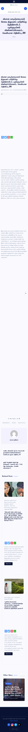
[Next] (23, 675)
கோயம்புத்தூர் (7, 597)
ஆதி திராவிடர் (6, 422)
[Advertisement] (14, 58)
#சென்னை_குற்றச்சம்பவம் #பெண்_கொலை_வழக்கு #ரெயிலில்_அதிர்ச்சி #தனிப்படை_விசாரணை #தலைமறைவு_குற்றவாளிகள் (10, 504)
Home (14, 36)
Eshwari (7, 698)
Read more (8, 563)
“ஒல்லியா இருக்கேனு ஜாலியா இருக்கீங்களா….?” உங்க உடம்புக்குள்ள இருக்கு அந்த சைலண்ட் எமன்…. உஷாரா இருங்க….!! (14, 691)
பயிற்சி (14, 422)
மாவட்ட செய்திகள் (14, 90)
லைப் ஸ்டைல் (8, 683)
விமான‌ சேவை (22, 422)
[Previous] (21, 675)
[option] (14, 690)
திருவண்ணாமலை (5, 90)
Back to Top (14, 729)
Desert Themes (14, 720)
